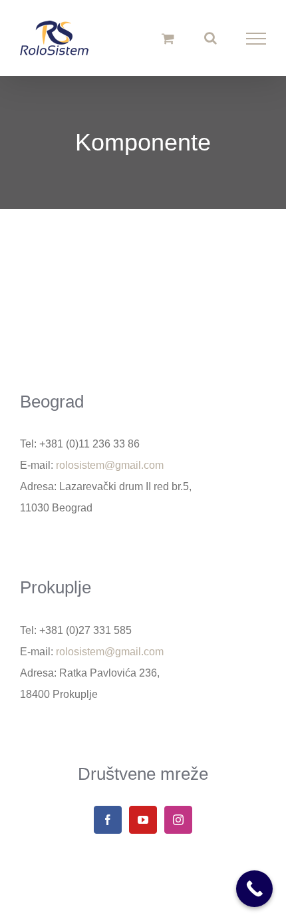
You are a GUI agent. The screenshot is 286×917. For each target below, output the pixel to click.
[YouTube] (143, 820)
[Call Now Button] (254, 888)
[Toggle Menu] (256, 39)
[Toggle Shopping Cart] (168, 38)
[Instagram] (178, 820)
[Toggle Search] (210, 38)
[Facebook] (108, 820)
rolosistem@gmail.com (110, 465)
